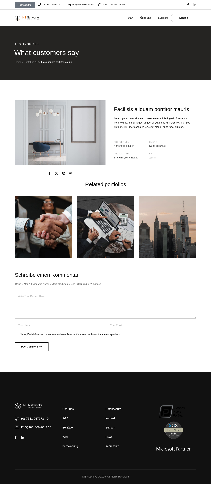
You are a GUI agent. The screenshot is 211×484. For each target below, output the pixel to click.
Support (163, 18)
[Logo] (27, 18)
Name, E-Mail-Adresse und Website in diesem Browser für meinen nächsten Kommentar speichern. (70, 334)
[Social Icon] (187, 4)
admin (152, 157)
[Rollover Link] (43, 227)
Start (130, 18)
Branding (119, 157)
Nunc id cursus (157, 146)
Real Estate (131, 157)
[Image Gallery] (60, 132)
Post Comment (29, 346)
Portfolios (29, 62)
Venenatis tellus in (124, 146)
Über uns (145, 18)
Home (18, 62)
